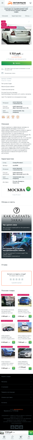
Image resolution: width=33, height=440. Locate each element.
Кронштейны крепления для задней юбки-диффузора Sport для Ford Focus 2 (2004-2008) (7, 313)
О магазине (4, 387)
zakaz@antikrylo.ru (18, 409)
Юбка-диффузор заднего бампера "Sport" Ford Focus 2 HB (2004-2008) (24, 337)
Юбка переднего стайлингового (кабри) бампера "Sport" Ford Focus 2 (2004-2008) (7, 364)
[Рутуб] (21, 427)
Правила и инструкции (8, 392)
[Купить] (13, 316)
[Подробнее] (30, 368)
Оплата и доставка (6, 397)
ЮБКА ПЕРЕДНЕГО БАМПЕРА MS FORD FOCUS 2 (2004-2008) (24, 363)
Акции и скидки (6, 376)
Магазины (4, 381)
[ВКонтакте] (17, 427)
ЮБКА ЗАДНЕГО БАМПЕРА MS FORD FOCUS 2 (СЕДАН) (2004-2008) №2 (8, 338)
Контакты (4, 402)
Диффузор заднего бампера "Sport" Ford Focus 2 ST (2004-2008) (24, 311)
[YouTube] (12, 427)
